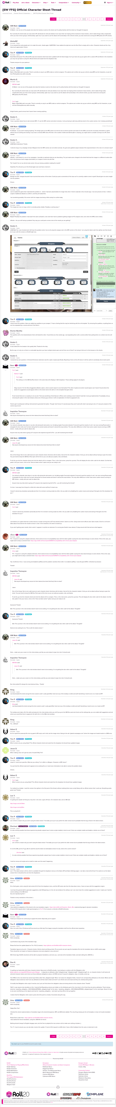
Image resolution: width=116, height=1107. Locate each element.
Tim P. (13, 52)
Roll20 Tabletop (11, 1067)
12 (96, 19)
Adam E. (13, 729)
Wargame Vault (11, 1084)
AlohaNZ (14, 41)
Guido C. (13, 117)
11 (91, 19)
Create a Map (82, 1067)
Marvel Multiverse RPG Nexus (51, 1072)
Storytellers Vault (83, 1080)
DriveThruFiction (11, 1081)
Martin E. (14, 79)
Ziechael (14, 826)
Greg (12, 689)
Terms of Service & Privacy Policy (36, 1052)
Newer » (109, 19)
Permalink (13, 28)
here (52, 1102)
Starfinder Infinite (83, 1076)
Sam (12, 365)
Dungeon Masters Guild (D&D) (87, 1072)
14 (104, 19)
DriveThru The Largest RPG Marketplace (15, 1076)
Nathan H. (17, 374)
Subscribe (88, 2)
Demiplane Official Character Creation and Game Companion (56, 1064)
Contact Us (50, 1052)
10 (87, 19)
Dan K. (13, 962)
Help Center (56, 1052)
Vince (13, 551)
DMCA (45, 1052)
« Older (53, 19)
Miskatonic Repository (85, 1078)
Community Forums (7, 13)
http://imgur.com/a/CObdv (17, 803)
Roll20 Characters (12, 1069)
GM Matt (14, 25)
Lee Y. (12, 795)
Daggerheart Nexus (48, 1069)
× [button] (114, 1101)
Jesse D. (13, 748)
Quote (18, 28)
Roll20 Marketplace (12, 1070)
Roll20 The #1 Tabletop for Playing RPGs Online (18, 1064)
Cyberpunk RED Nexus (49, 1076)
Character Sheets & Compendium (22, 13)
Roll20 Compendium (12, 1072)
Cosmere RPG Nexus (48, 1074)
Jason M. (14, 443)
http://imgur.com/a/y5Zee (17, 807)
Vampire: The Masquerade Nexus (52, 1070)
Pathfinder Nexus (47, 1067)
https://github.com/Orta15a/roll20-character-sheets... (57, 945)
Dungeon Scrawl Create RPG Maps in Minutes (86, 1064)
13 (100, 19)
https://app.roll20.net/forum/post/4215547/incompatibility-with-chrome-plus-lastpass (54, 541)
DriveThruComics (11, 1079)
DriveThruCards (11, 1083)
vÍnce (12, 534)
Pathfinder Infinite (83, 1074)
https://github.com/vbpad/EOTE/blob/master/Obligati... (26, 972)
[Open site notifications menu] (105, 3)
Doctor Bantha (16, 330)
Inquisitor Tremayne (18, 411)
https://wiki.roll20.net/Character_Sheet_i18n (62, 907)
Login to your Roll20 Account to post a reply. (29, 1044)
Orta (12, 878)
